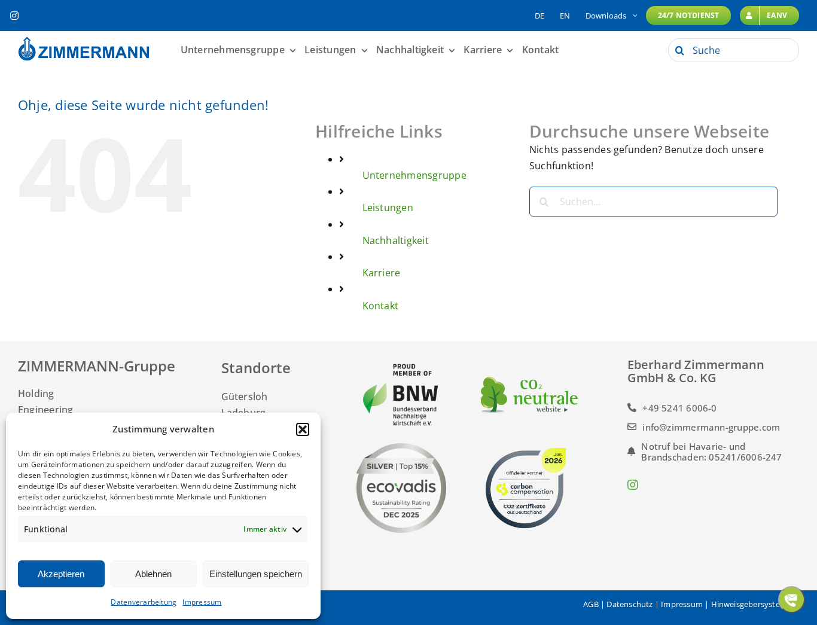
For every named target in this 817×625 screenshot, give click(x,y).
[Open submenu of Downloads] (635, 15)
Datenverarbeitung (143, 602)
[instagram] (14, 15)
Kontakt (380, 305)
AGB (591, 604)
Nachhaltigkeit (395, 240)
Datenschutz (629, 604)
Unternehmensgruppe (414, 175)
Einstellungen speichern (255, 574)
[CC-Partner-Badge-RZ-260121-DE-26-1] (526, 448)
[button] (303, 429)
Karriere (381, 272)
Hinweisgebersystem (749, 604)
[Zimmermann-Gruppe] (84, 40)
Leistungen (387, 207)
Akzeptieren (61, 574)
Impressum (201, 602)
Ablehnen (153, 574)
